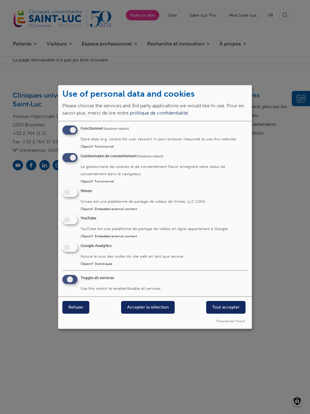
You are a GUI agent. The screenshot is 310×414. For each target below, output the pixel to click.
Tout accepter (225, 307)
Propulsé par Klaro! (230, 321)
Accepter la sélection (148, 307)
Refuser (75, 307)
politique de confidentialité (159, 113)
